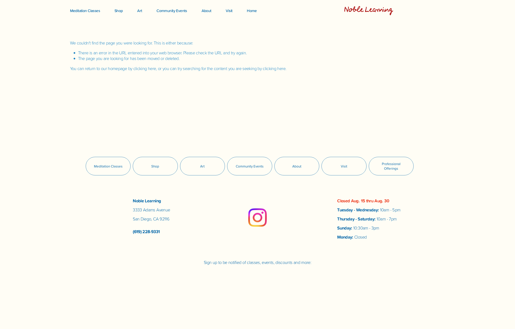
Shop (118, 10)
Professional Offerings (391, 166)
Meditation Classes (85, 10)
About (206, 10)
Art (139, 10)
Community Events (172, 10)
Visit (229, 10)
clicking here (144, 68)
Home (252, 10)
